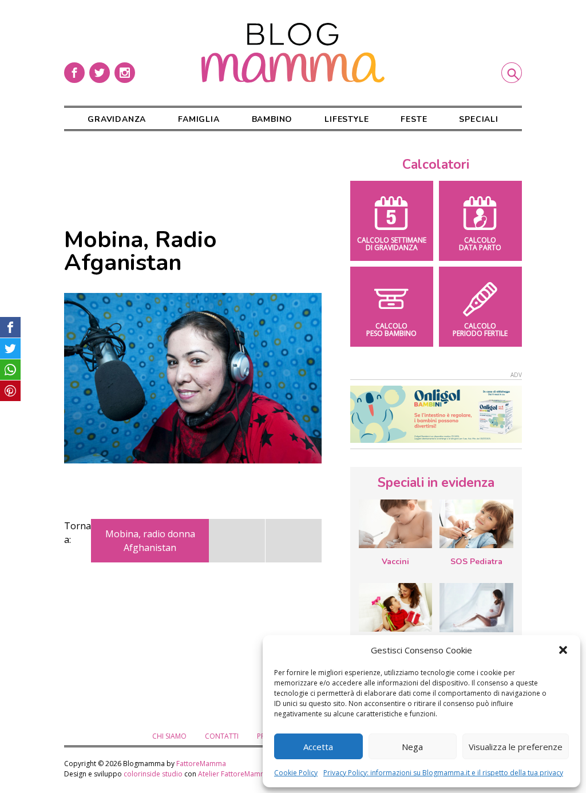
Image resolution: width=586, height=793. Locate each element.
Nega (412, 746)
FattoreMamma (201, 763)
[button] (563, 650)
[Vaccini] (395, 523)
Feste (414, 119)
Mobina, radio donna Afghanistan (150, 541)
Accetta (318, 746)
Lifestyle (346, 119)
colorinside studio (153, 774)
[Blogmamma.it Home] (293, 53)
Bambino (272, 119)
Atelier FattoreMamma (234, 774)
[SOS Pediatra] (476, 523)
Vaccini (395, 561)
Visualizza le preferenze (516, 746)
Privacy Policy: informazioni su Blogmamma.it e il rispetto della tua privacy (443, 773)
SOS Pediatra (476, 561)
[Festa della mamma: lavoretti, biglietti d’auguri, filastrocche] (395, 607)
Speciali (478, 119)
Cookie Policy (296, 773)
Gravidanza (117, 119)
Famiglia (198, 119)
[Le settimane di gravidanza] (476, 607)
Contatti (222, 736)
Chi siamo (169, 736)
